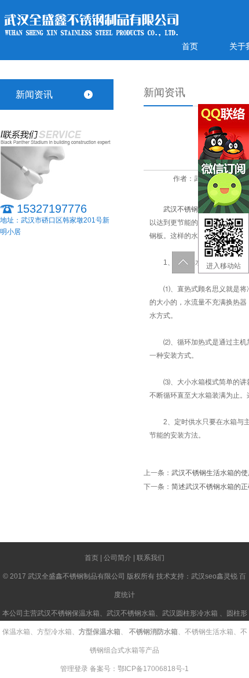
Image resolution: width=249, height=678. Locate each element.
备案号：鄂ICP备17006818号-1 (139, 669)
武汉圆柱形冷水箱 (190, 613)
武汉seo (204, 576)
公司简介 (117, 558)
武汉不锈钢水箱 (131, 613)
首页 (190, 46)
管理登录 (74, 669)
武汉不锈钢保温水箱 (194, 209)
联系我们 (150, 558)
